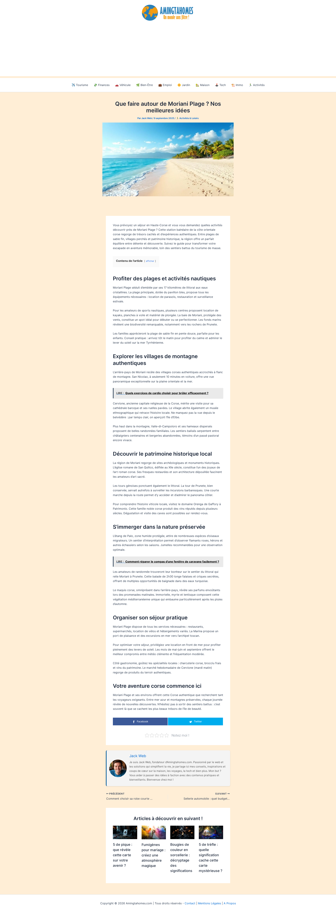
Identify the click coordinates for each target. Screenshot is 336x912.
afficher (150, 261)
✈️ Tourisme (80, 85)
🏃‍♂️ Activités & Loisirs (187, 118)
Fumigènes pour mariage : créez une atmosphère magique (154, 855)
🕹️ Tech (220, 85)
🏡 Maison (202, 85)
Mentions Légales (209, 903)
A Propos (230, 903)
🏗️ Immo (237, 85)
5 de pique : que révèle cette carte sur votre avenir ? (122, 855)
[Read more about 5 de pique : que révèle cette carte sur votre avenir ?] (125, 832)
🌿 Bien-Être (144, 85)
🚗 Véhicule (123, 85)
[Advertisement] (168, 51)
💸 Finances (102, 85)
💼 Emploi (165, 85)
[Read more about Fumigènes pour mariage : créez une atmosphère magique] (154, 832)
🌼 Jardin (183, 85)
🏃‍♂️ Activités (257, 85)
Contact (190, 903)
